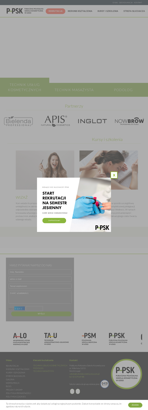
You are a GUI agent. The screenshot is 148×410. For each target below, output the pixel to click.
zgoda (135, 405)
